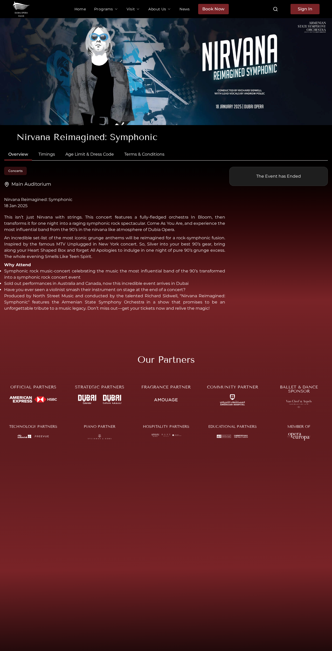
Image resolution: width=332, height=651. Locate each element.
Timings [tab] (46, 154)
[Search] (275, 9)
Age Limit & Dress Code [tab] (89, 154)
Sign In (305, 8)
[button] (106, 9)
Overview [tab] (18, 154)
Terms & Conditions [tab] (144, 154)
